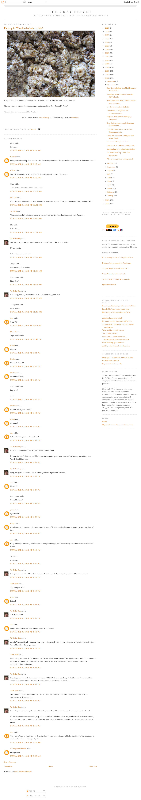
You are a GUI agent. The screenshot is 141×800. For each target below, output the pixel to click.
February (110, 192)
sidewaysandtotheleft (18, 748)
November (111, 84)
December (111, 81)
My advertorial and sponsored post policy (117, 424)
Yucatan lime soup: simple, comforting (121, 149)
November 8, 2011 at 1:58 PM (25, 517)
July (109, 174)
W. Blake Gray (15, 238)
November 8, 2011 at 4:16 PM (25, 648)
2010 (107, 200)
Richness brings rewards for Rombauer (116, 263)
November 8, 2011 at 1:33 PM (25, 440)
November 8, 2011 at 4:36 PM (25, 700)
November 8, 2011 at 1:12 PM (25, 413)
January (110, 195)
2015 (107, 64)
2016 (107, 60)
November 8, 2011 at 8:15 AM (25, 150)
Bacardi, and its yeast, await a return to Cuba (118, 306)
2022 (107, 38)
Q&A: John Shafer (109, 284)
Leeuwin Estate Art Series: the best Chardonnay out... (119, 130)
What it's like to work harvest (113, 330)
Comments (34, 795)
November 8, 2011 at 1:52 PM (25, 503)
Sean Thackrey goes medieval (113, 342)
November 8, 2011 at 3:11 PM (25, 577)
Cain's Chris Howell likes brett (113, 274)
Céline (12, 170)
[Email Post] (38, 129)
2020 (107, 46)
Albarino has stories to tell (112, 318)
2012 (107, 74)
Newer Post (8, 766)
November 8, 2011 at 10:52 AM (26, 257)
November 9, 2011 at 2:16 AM (25, 742)
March (110, 188)
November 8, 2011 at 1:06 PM (25, 366)
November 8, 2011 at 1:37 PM (25, 462)
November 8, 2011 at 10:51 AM (26, 232)
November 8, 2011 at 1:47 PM (25, 490)
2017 (107, 56)
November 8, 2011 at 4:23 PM (25, 667)
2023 (107, 35)
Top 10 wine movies (109, 333)
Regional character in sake (112, 363)
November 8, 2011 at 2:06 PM (25, 533)
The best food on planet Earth (118, 141)
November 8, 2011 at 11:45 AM (26, 312)
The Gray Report (70, 11)
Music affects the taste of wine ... (114, 336)
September (111, 167)
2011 (107, 78)
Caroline (13, 156)
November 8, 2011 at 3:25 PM (25, 604)
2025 (107, 28)
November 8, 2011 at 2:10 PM (25, 550)
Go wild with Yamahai (110, 360)
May (109, 181)
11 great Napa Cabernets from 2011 (115, 268)
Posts (31, 791)
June (109, 177)
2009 (107, 203)
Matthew (13, 372)
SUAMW (13, 197)
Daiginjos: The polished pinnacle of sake (117, 357)
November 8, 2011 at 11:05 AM (26, 284)
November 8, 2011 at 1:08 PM (25, 380)
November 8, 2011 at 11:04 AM (26, 271)
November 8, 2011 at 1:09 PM (25, 399)
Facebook (74, 117)
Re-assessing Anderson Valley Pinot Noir (117, 257)
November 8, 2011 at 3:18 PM (25, 591)
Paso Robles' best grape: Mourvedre (115, 309)
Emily (12, 345)
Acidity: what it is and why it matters (116, 346)
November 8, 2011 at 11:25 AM (26, 298)
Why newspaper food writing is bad (120, 159)
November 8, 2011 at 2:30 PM (25, 563)
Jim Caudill (14, 583)
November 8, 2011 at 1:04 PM (25, 353)
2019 (107, 49)
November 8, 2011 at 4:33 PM (25, 684)
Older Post (93, 766)
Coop (12, 523)
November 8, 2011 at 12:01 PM (26, 325)
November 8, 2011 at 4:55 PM (25, 726)
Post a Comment (10, 762)
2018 (107, 53)
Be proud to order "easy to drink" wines (116, 321)
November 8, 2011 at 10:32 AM (26, 218)
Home (50, 766)
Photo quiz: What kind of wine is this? (121, 145)
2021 (107, 42)
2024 (107, 31)
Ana (11, 318)
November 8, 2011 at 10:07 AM (26, 191)
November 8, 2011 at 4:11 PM (25, 632)
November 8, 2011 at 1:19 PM (25, 426)
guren (12, 509)
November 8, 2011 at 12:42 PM (26, 339)
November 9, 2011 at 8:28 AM (25, 756)
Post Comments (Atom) (23, 771)
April (109, 185)
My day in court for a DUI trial (118, 107)
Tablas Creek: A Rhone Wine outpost (116, 279)
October (110, 163)
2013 (107, 71)
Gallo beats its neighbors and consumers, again (117, 111)
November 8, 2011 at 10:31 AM (26, 205)
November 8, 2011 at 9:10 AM (25, 177)
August (110, 170)
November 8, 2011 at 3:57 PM (25, 618)
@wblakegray (44, 117)
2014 (107, 67)
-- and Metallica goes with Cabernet (115, 339)
